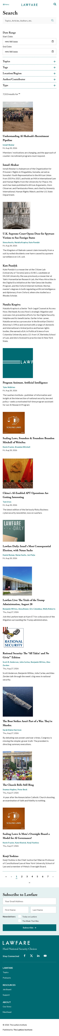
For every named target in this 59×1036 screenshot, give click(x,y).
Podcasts (7, 978)
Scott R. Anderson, (11, 662)
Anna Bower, (23, 609)
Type (5, 85)
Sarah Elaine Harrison (12, 730)
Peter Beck (22, 789)
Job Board (7, 989)
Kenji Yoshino (33, 843)
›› (29, 882)
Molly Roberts (49, 609)
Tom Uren (7, 502)
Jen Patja (31, 555)
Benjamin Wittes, (10, 609)
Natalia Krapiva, (21, 242)
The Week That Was (30, 921)
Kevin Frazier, (9, 447)
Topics (6, 61)
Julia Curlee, (24, 662)
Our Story (7, 1006)
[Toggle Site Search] (55, 4)
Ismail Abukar (8, 145)
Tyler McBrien (9, 387)
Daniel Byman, (9, 555)
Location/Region (12, 73)
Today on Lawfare (29, 917)
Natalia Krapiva (11, 304)
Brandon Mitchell (22, 447)
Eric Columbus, (36, 609)
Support (6, 995)
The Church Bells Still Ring (18, 785)
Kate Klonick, (20, 843)
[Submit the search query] (52, 20)
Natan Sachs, (21, 555)
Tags (5, 67)
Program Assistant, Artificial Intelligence (25, 382)
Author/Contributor (14, 79)
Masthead (7, 1012)
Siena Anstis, (8, 242)
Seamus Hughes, (10, 789)
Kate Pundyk (34, 242)
